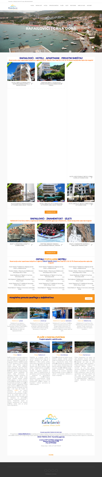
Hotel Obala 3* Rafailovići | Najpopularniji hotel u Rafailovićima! (22, 267)
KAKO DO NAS (81, 5)
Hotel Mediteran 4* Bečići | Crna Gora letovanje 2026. (22, 276)
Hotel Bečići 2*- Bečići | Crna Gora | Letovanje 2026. (21, 288)
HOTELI (45, 5)
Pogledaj (88, 298)
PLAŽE (61, 5)
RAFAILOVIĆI (39, 5)
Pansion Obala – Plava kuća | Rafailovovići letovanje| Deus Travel (22, 272)
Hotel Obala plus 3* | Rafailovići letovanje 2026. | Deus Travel (22, 284)
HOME (32, 5)
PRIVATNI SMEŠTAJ (53, 5)
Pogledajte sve (51, 212)
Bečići (16, 390)
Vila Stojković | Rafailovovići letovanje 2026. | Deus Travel (21, 280)
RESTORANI (73, 5)
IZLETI (66, 5)
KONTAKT (89, 5)
